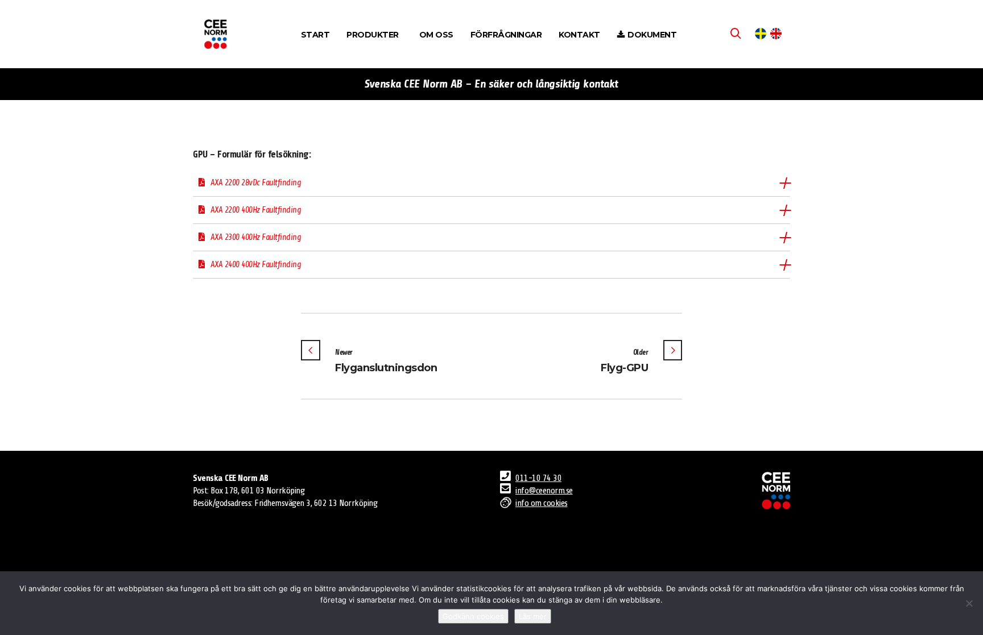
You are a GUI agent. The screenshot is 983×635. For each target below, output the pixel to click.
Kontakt (579, 35)
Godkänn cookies (473, 616)
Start (315, 35)
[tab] (491, 182)
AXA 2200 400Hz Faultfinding (255, 210)
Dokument (651, 35)
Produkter (372, 35)
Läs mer (533, 616)
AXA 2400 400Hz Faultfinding (255, 264)
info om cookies (541, 503)
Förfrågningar (506, 35)
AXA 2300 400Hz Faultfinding (255, 237)
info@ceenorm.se (544, 490)
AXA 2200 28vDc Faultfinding (255, 183)
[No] (968, 603)
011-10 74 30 (538, 478)
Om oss (436, 35)
